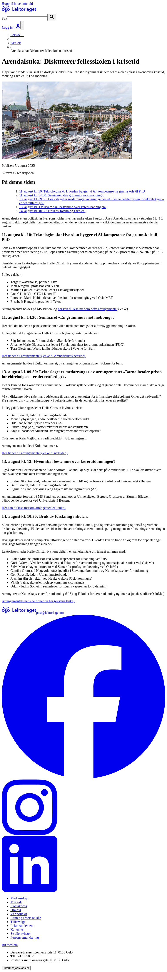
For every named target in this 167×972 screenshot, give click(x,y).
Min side (16, 902)
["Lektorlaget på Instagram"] (83, 808)
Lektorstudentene (22, 926)
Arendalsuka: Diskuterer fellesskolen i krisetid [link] (41, 51)
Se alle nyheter (20, 933)
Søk (4, 18)
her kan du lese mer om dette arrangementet (87, 309)
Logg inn (8, 27)
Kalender (16, 929)
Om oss (15, 910)
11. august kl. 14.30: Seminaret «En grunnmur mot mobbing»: (61, 195)
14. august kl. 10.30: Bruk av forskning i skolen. (52, 211)
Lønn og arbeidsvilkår (25, 918)
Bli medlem (10, 945)
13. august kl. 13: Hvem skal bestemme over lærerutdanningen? (62, 207)
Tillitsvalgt (17, 922)
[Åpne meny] (22, 25)
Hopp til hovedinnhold (17, 3)
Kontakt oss (18, 906)
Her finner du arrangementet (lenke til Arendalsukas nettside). (44, 356)
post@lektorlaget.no (50, 613)
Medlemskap (19, 898)
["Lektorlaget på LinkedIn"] (83, 864)
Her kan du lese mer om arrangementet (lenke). (34, 508)
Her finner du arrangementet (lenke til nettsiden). (35, 453)
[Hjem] (19, 12)
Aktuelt (15, 43)
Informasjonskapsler (16, 968)
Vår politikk (18, 914)
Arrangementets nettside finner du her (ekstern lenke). (38, 601)
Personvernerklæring (24, 937)
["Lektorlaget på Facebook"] (83, 697)
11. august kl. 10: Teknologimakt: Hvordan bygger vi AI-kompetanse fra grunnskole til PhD (82, 191)
